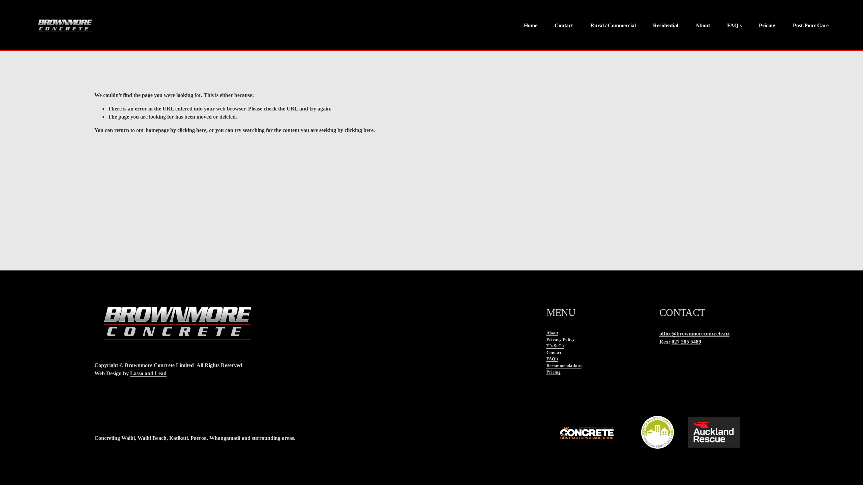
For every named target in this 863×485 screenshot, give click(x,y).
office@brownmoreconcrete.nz (694, 333)
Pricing (767, 25)
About (702, 25)
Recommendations (564, 365)
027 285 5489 (686, 342)
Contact (564, 25)
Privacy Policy (560, 339)
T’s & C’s (555, 345)
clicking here (191, 130)
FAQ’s (552, 358)
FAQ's (734, 25)
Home (530, 25)
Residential (665, 25)
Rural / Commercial (613, 25)
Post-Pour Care (811, 25)
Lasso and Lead (148, 373)
